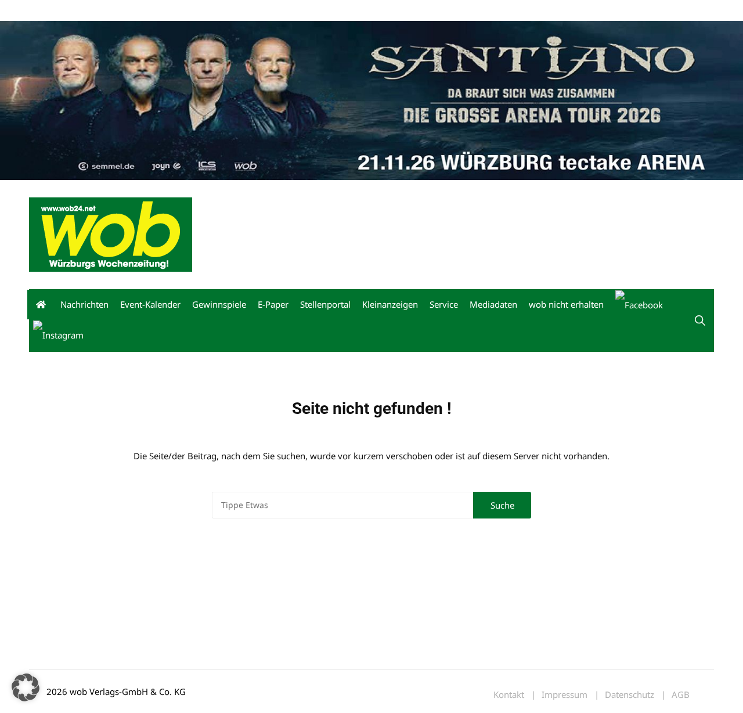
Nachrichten (84, 304)
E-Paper (273, 304)
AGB (681, 694)
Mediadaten (50, 11)
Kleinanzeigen (390, 304)
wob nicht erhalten (109, 11)
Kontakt (161, 11)
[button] (700, 320)
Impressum (201, 11)
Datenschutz (629, 694)
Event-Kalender (150, 304)
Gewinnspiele (219, 304)
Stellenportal (325, 304)
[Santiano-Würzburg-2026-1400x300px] (371, 99)
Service (444, 304)
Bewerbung (246, 11)
